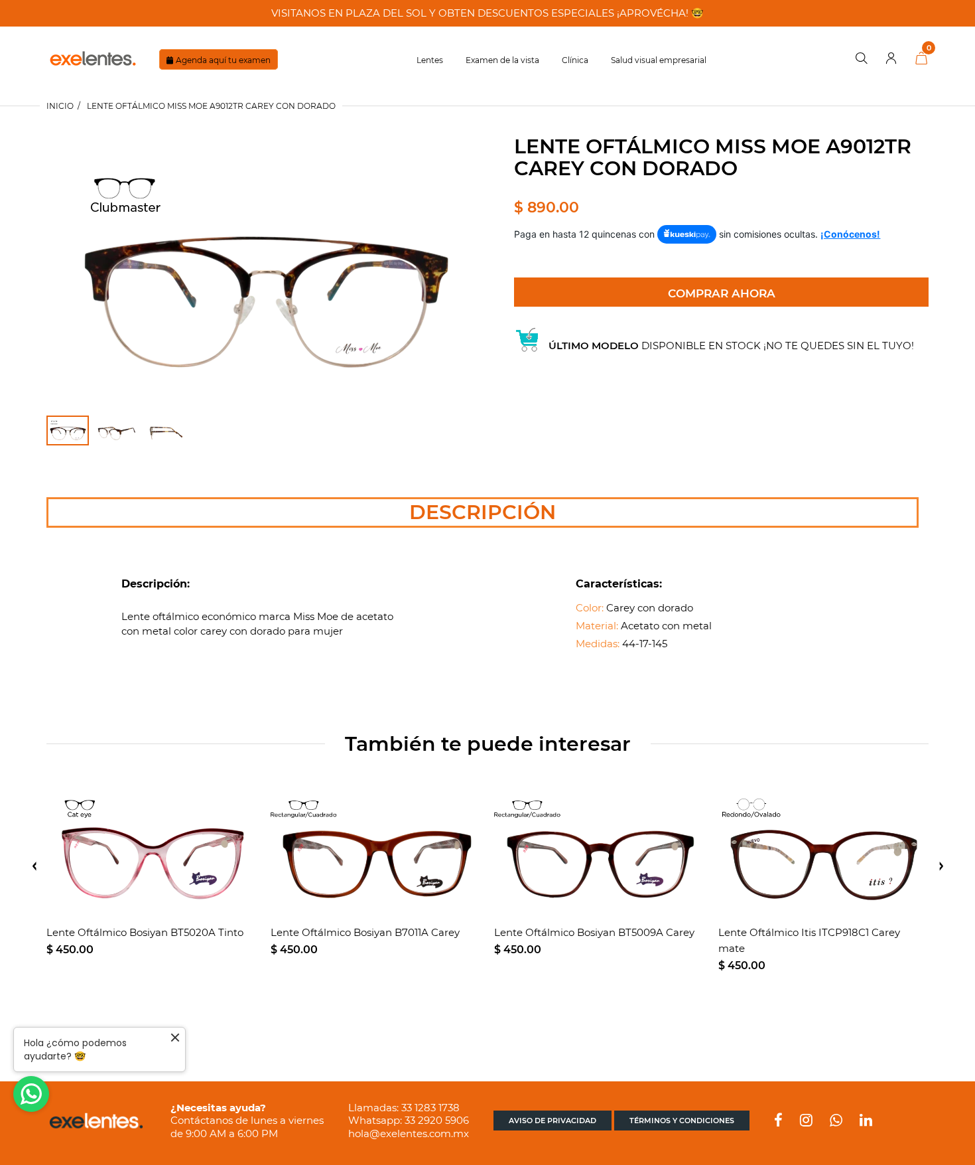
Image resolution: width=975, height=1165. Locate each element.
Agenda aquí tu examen (223, 60)
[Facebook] (778, 1121)
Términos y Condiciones (681, 1120)
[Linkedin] (866, 1121)
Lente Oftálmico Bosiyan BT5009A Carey (594, 932)
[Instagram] (806, 1121)
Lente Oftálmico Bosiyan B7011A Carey (365, 932)
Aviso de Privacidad (552, 1120)
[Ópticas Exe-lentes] (92, 57)
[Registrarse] (891, 58)
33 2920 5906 (437, 1120)
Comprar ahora (721, 293)
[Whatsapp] (836, 1121)
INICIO (60, 106)
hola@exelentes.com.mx (408, 1133)
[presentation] (34, 866)
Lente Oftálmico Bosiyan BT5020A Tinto (144, 932)
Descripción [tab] (482, 512)
